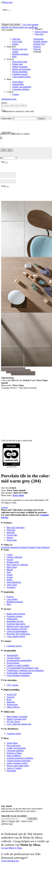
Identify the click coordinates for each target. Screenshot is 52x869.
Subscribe (32, 819)
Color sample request (21, 77)
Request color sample (11, 25)
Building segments (20, 54)
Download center (19, 61)
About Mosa (17, 82)
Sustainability (18, 84)
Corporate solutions (20, 89)
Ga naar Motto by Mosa (11, 848)
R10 (3, 150)
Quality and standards (21, 87)
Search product (41, 31)
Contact (15, 94)
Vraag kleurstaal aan (10, 861)
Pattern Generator (20, 66)
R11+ (10, 150)
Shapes (15, 44)
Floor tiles (39, 34)
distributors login (8, 99)
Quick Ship (17, 41)
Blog (14, 56)
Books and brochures (21, 69)
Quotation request (20, 74)
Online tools (17, 64)
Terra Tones (18, 495)
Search (41, 119)
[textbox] (14, 105)
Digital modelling (19, 71)
